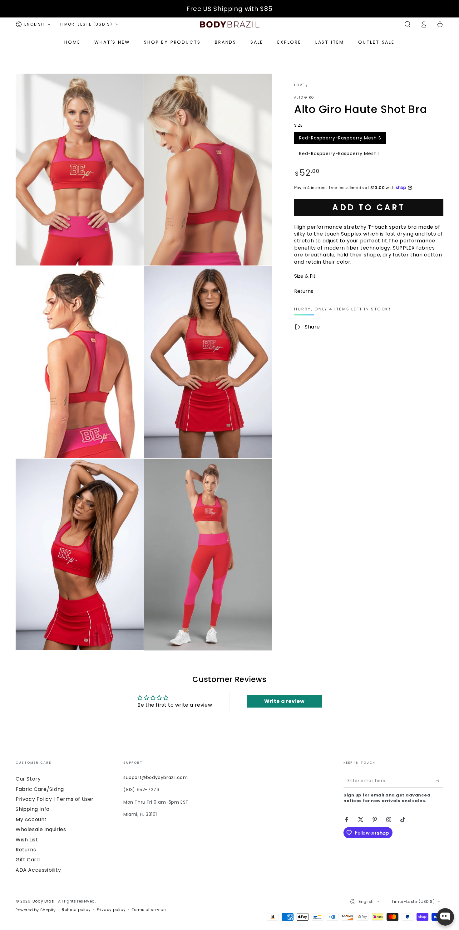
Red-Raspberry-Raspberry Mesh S (340, 139)
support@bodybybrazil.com (155, 777)
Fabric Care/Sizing (40, 789)
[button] (407, 24)
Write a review (284, 701)
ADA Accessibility (38, 870)
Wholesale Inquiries (41, 829)
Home (299, 85)
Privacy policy (111, 909)
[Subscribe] (439, 780)
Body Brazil (44, 901)
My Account (31, 819)
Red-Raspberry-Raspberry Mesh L (340, 154)
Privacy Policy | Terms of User (55, 799)
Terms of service (149, 909)
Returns (26, 849)
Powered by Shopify (36, 910)
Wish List (27, 839)
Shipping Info (33, 809)
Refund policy (76, 909)
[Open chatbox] (445, 917)
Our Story (28, 778)
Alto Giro (304, 97)
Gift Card (28, 859)
